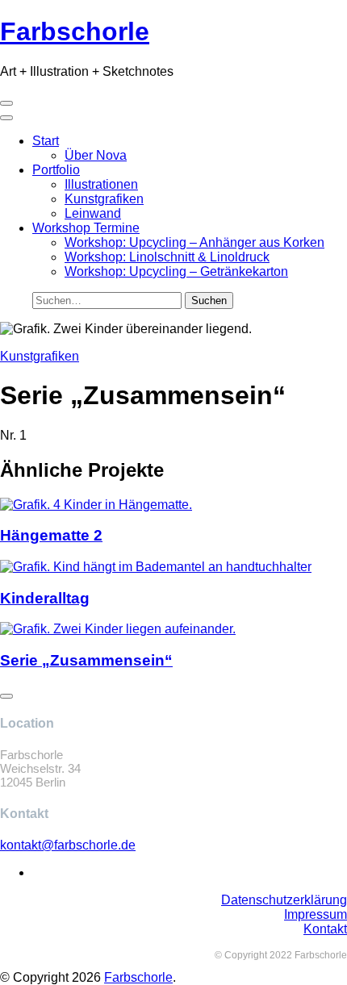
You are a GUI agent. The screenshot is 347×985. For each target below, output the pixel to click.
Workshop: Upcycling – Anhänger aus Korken (194, 242)
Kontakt (325, 929)
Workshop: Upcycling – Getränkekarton (176, 271)
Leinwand (93, 213)
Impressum (315, 914)
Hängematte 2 (51, 535)
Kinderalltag (45, 598)
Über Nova (96, 155)
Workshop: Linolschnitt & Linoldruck (167, 257)
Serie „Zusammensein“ (86, 660)
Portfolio (56, 170)
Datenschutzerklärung (284, 900)
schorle (74, 31)
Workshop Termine (86, 228)
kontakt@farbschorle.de (68, 845)
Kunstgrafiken (104, 199)
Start (45, 141)
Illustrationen (101, 184)
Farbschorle (138, 977)
